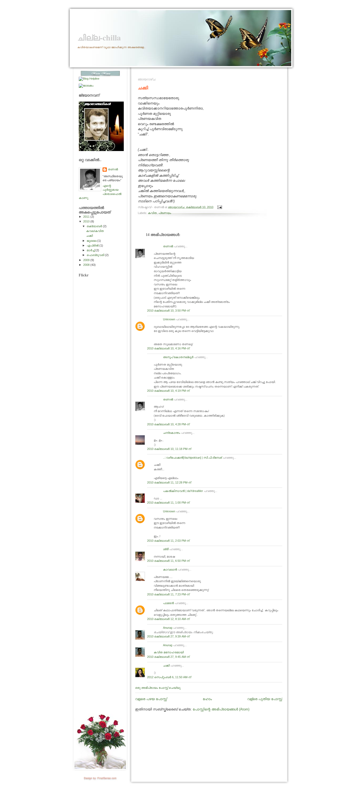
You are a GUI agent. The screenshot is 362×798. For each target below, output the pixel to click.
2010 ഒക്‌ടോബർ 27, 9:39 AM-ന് (168, 636)
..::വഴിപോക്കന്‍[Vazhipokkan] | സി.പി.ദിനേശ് (192, 457)
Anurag (167, 627)
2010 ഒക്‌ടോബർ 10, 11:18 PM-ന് (169, 448)
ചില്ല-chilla (99, 37)
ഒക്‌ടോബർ (95, 226)
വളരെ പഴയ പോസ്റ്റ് (151, 699)
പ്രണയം (164, 213)
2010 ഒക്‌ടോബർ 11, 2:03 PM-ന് (168, 540)
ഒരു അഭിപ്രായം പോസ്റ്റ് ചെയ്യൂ (157, 687)
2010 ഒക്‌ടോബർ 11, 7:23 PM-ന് (168, 594)
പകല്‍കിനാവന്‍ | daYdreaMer (183, 491)
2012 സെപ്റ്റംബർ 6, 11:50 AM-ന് (169, 677)
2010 (86, 221)
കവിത (152, 213)
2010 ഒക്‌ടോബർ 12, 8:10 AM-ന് (168, 619)
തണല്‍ (168, 246)
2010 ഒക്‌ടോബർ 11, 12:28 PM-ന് (169, 482)
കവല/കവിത (95, 230)
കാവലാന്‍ (170, 569)
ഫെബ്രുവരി (96, 255)
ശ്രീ (166, 549)
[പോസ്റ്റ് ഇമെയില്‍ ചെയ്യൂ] (219, 206)
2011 (86, 216)
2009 (86, 260)
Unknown (169, 319)
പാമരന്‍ (168, 603)
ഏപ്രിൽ (93, 245)
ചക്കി (143, 87)
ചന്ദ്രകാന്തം (171, 432)
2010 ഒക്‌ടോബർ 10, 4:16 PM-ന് (168, 348)
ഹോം (207, 699)
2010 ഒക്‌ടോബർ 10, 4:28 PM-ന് (168, 424)
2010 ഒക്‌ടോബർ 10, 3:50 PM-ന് (168, 310)
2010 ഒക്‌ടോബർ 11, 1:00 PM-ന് (168, 502)
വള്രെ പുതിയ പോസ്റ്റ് (264, 699)
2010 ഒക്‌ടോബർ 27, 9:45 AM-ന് (168, 656)
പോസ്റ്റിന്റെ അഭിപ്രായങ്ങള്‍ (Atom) (221, 709)
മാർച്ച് (91, 250)
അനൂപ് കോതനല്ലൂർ (178, 357)
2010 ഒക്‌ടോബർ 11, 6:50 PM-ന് (168, 560)
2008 (86, 264)
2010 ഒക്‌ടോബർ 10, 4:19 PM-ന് (168, 390)
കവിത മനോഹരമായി (169, 652)
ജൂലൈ (92, 240)
